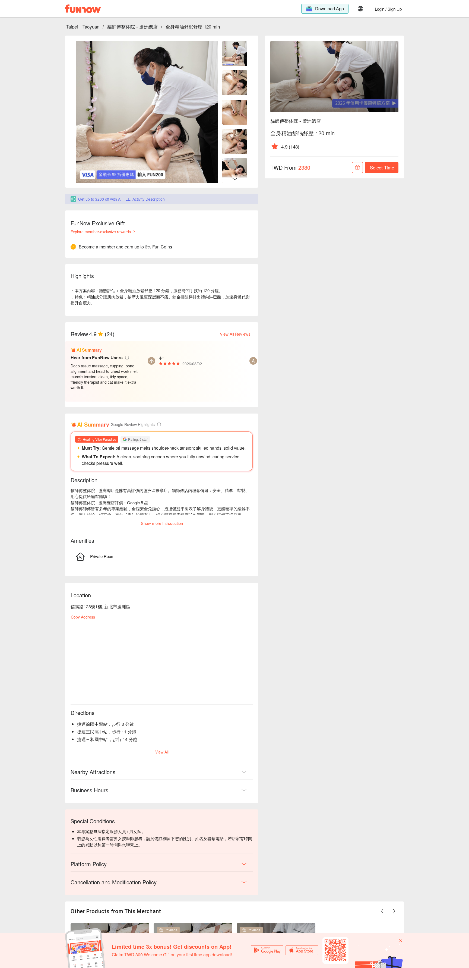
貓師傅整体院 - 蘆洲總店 (132, 26)
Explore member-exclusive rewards (101, 231)
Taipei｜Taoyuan (82, 26)
